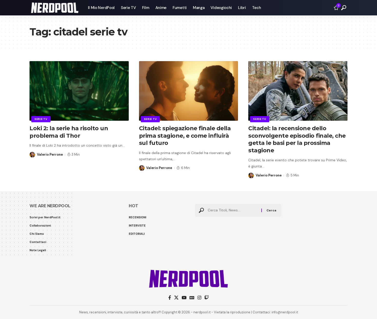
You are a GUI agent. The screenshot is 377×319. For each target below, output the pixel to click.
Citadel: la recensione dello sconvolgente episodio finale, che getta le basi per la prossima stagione (297, 139)
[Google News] (192, 298)
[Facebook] (169, 298)
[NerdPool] (54, 7)
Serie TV (40, 119)
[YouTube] (184, 298)
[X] (176, 298)
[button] (343, 7)
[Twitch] (206, 298)
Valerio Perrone (50, 154)
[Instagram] (199, 298)
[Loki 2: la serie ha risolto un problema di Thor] (79, 91)
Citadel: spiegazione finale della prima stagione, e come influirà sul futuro (185, 135)
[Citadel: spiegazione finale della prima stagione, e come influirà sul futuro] (188, 91)
